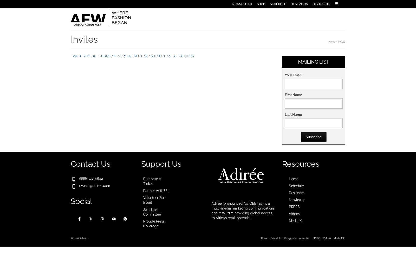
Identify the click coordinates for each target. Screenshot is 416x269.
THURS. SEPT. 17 (111, 56)
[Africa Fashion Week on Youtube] (114, 219)
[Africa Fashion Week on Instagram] (102, 219)
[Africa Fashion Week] (114, 17)
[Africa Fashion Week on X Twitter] (91, 219)
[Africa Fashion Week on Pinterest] (125, 219)
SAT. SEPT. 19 (159, 56)
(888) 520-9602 (91, 178)
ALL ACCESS (183, 56)
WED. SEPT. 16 (84, 56)
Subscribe (314, 137)
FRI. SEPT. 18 (136, 56)
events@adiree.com (94, 186)
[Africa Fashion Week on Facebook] (80, 219)
